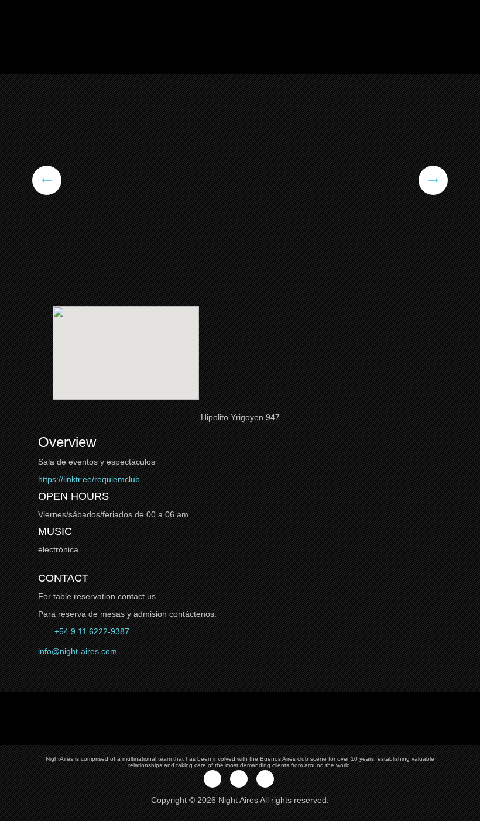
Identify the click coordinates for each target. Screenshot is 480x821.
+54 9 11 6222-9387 (90, 631)
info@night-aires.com (77, 651)
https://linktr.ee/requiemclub (89, 479)
